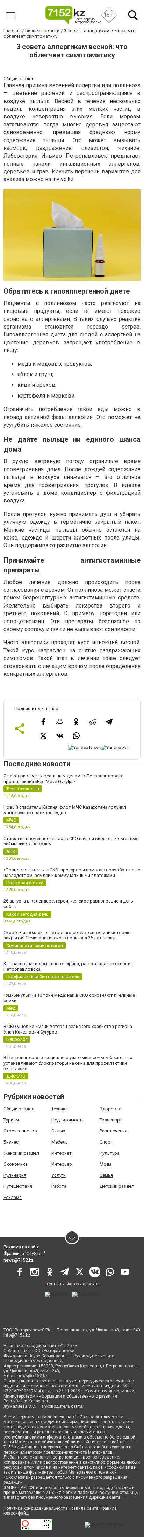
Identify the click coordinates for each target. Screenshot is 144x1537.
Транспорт (111, 1120)
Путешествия (17, 1186)
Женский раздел (21, 1153)
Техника (59, 1108)
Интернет (61, 1153)
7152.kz (80, 1416)
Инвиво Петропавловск (74, 155)
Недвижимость (67, 1120)
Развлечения (113, 1130)
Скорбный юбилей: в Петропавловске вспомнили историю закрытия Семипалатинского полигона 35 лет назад (67, 935)
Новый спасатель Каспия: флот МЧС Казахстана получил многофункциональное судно (64, 809)
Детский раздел (117, 1186)
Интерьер (61, 1164)
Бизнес (11, 1142)
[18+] (73, 15)
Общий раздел (18, 1108)
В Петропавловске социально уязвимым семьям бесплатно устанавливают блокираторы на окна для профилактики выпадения (67, 1063)
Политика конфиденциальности (35, 1508)
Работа (58, 1186)
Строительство (20, 1130)
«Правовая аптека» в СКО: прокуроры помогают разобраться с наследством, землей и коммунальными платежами (71, 872)
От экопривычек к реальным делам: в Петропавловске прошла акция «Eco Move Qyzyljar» (63, 778)
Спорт (106, 1142)
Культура (110, 1153)
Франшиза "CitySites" (24, 1253)
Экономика (15, 1164)
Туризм (11, 1120)
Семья (106, 1175)
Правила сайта (83, 1508)
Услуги (58, 1175)
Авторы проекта (83, 1284)
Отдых (58, 1130)
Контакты (55, 1284)
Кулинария (14, 1175)
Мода (105, 1164)
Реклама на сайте (21, 1246)
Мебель (59, 1142)
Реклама (12, 1197)
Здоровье (110, 1108)
